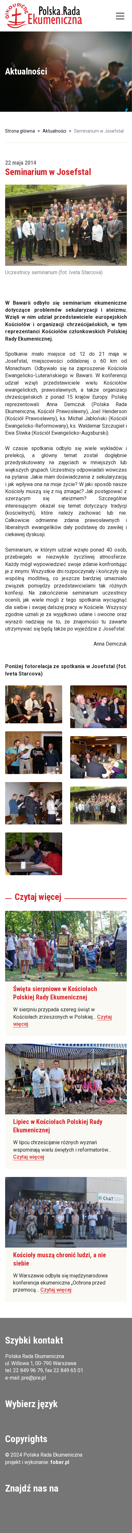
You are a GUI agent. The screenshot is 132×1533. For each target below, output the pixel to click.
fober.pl (59, 1462)
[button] (43, 15)
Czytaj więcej (28, 1157)
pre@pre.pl (33, 1378)
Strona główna (20, 131)
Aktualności (54, 131)
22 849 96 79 (28, 1370)
